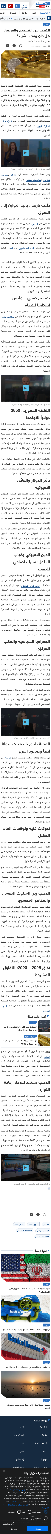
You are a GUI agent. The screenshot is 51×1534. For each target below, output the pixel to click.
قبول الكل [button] (37, 1528)
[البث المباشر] (10, 6)
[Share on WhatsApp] (20, 45)
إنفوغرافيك (19, 1459)
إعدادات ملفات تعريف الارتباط (18, 1504)
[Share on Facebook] (14, 45)
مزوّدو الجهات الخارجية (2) (18, 1489)
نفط (22, 1443)
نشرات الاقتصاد (40, 1467)
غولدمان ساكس (33, 179)
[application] (25, 153)
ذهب (22, 1451)
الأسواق (13, 12)
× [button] (4, 1471)
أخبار (22, 1427)
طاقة (44, 1435)
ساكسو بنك (8, 316)
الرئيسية (44, 12)
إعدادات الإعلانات (15, 1501)
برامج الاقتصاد (18, 1467)
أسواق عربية (19, 1435)
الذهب (35, 224)
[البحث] (17, 6)
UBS (12, 174)
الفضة (7, 758)
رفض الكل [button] (14, 1528)
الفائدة (47, 1056)
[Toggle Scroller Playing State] (49, 18)
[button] (24, 6)
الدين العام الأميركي (30, 585)
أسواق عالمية (41, 1443)
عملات (44, 1451)
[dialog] (25, 1501)
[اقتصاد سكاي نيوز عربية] (40, 5)
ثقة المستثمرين (26, 248)
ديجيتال (44, 1459)
